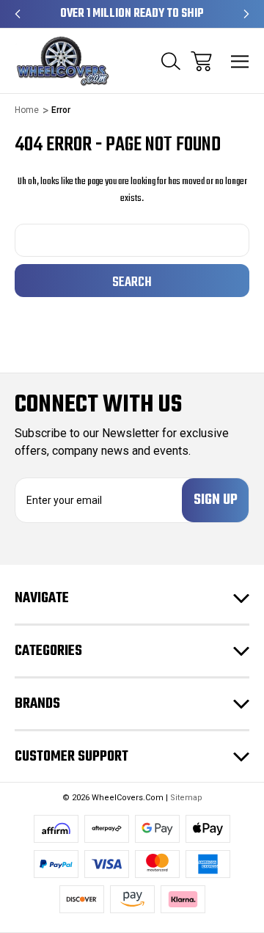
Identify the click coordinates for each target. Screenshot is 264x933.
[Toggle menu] (240, 61)
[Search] (170, 61)
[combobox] (132, 240)
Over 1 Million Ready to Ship (132, 14)
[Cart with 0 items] (201, 61)
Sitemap (186, 797)
